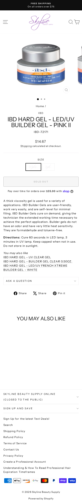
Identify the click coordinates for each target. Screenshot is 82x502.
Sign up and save (18, 408)
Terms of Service (15, 443)
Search (8, 424)
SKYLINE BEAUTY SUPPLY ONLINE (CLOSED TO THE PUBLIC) (29, 396)
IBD (41, 113)
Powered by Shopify (41, 498)
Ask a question (19, 280)
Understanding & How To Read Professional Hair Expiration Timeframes (37, 469)
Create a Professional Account (24, 461)
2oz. (48, 167)
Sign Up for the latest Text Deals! (26, 418)
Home (40, 106)
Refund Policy (13, 437)
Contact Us (11, 449)
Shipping (26, 145)
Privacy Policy (13, 455)
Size (41, 159)
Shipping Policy (14, 431)
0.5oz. (33, 167)
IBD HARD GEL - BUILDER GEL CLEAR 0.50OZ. (37, 261)
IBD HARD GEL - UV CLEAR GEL (27, 257)
